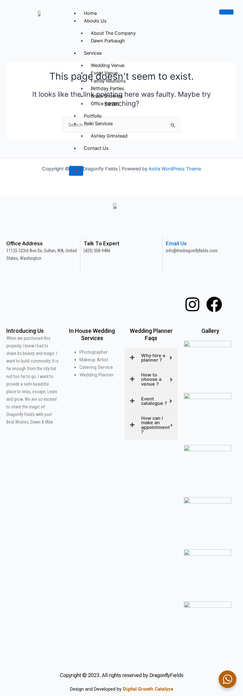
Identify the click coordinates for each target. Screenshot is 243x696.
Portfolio (93, 116)
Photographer (93, 352)
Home (90, 13)
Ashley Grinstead (109, 136)
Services (93, 53)
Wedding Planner (96, 375)
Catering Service (96, 367)
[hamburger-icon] (226, 12)
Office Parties (105, 104)
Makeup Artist (93, 360)
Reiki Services (98, 123)
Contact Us (96, 148)
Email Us (176, 243)
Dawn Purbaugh (108, 41)
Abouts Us (95, 21)
